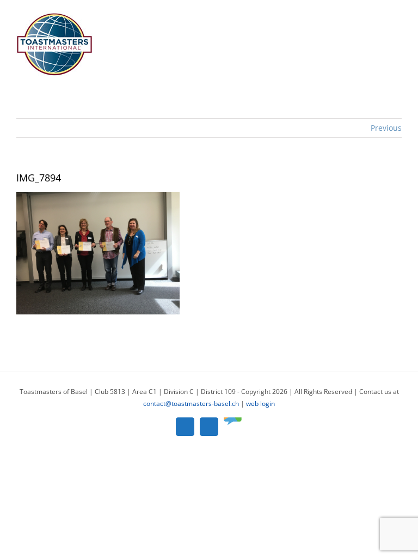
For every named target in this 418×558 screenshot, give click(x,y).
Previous (386, 128)
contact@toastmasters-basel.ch (191, 403)
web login (260, 403)
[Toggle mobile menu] (397, 16)
